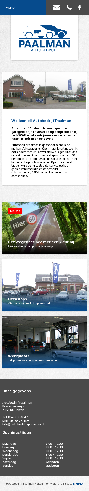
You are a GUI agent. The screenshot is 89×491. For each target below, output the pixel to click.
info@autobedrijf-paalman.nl (23, 424)
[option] (44, 91)
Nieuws (15, 211)
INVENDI (78, 483)
